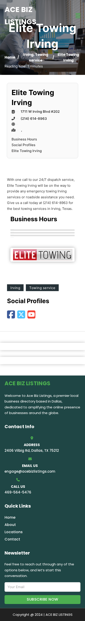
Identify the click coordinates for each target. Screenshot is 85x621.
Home (10, 57)
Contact (12, 539)
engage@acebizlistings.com (30, 471)
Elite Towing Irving (27, 151)
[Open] (77, 16)
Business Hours (24, 139)
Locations (14, 532)
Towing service (42, 288)
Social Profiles (23, 145)
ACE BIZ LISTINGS (20, 15)
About (10, 524)
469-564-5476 (18, 492)
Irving (28, 54)
